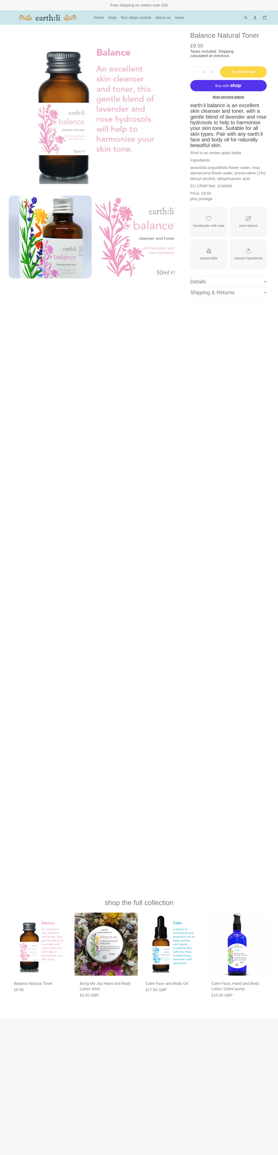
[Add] (65, 969)
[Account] (255, 17)
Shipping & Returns (212, 292)
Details (198, 281)
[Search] (246, 17)
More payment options (228, 97)
